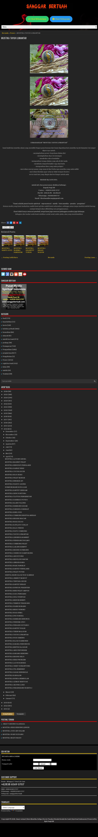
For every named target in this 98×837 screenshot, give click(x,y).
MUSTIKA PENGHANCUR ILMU (17, 540)
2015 (6, 426)
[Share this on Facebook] (8, 223)
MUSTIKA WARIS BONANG (15, 606)
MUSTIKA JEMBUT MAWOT (16, 578)
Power (12, 33)
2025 (6, 394)
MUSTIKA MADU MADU (12, 738)
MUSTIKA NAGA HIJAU (14, 522)
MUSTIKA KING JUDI (13, 512)
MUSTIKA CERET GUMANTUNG (17, 666)
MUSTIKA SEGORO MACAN (15, 518)
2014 (6, 429)
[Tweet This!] (11, 223)
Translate (19, 811)
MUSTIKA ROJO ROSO (13, 475)
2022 (6, 404)
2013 (6, 703)
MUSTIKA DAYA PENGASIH (15, 594)
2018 (6, 416)
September (10, 441)
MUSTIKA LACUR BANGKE (15, 663)
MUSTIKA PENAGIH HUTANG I (17, 625)
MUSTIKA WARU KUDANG (13, 734)
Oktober (9, 438)
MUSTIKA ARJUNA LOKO (15, 685)
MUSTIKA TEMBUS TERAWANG (17, 603)
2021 (6, 407)
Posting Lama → (91, 257)
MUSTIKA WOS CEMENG (14, 638)
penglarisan (7, 353)
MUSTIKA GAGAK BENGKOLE (16, 672)
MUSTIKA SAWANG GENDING (16, 653)
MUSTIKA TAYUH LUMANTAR (14, 38)
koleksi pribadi (8, 329)
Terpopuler (20, 714)
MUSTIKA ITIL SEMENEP (15, 669)
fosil (4, 318)
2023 (6, 401)
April (8, 456)
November (10, 434)
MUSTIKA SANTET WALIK (15, 628)
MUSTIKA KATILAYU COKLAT (16, 525)
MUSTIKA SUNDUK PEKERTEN (17, 587)
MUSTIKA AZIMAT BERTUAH (16, 682)
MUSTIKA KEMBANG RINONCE (17, 619)
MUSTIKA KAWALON (13, 675)
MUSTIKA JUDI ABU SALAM (14, 731)
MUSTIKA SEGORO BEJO (14, 656)
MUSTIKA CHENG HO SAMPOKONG (19, 553)
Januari (9, 698)
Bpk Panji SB (49, 821)
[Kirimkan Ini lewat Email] (3, 227)
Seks (4, 367)
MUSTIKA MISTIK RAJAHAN (16, 647)
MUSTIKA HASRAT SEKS (14, 468)
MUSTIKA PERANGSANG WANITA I (18, 688)
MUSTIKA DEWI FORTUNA (15, 493)
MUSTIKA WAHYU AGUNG (15, 484)
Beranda (5, 33)
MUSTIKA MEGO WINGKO (15, 609)
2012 (6, 706)
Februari (9, 695)
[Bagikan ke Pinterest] (12, 227)
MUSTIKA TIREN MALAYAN (16, 631)
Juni (7, 450)
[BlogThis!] (6, 227)
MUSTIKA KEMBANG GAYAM (16, 506)
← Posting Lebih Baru (9, 257)
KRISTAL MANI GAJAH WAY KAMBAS (19, 575)
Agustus (9, 444)
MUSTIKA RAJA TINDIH (14, 528)
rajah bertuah (8, 363)
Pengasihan (7, 349)
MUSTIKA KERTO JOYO (7, 249)
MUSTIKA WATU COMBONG (16, 531)
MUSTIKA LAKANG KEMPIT (16, 547)
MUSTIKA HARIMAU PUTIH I (16, 500)
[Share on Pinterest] (17, 223)
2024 (6, 398)
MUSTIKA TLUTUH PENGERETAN (18, 496)
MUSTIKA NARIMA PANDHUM (18, 250)
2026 (6, 391)
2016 (6, 423)
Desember (10, 431)
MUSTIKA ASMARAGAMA (15, 562)
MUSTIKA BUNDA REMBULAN (17, 678)
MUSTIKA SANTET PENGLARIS (17, 569)
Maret (8, 692)
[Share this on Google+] (14, 223)
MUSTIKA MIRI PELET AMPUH (17, 591)
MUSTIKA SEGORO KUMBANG (17, 550)
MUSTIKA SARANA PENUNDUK (17, 644)
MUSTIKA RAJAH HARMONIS (16, 641)
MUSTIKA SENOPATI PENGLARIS (18, 465)
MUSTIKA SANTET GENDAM (16, 490)
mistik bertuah (8, 339)
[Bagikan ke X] (8, 227)
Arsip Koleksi (7, 714)
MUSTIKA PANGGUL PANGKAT (17, 509)
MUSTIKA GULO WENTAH (15, 597)
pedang (5, 343)
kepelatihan (7, 322)
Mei (7, 453)
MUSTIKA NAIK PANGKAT (15, 566)
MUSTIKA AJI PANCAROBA (15, 459)
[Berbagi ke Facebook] (10, 227)
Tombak (6, 374)
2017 (6, 419)
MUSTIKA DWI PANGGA (14, 616)
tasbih (5, 370)
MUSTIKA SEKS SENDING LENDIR (16, 727)
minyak (5, 336)
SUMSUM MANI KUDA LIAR (16, 487)
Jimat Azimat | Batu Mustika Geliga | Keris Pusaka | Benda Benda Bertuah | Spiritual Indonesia (51, 819)
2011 (6, 709)
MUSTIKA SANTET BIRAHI (15, 584)
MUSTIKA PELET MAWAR (15, 478)
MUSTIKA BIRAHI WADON (41, 250)
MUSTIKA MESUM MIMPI (15, 600)
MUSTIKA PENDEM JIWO (15, 622)
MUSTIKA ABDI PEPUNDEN (16, 650)
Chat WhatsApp (38, 19)
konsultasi (7, 332)
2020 (6, 410)
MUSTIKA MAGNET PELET (15, 462)
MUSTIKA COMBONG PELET (16, 544)
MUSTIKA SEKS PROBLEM (15, 660)
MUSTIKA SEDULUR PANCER (16, 559)
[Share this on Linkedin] (20, 223)
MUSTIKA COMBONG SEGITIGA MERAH (20, 515)
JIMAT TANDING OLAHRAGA (14, 724)
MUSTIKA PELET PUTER (14, 572)
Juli (7, 447)
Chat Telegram (62, 19)
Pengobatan (7, 356)
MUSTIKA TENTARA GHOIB (15, 581)
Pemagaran (7, 346)
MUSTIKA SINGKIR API (14, 481)
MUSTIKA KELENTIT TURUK (30, 250)
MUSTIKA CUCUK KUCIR (15, 471)
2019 (6, 413)
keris (5, 325)
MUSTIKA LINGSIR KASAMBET (17, 537)
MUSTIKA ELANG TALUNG (15, 503)
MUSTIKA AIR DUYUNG (14, 556)
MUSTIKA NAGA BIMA (13, 613)
